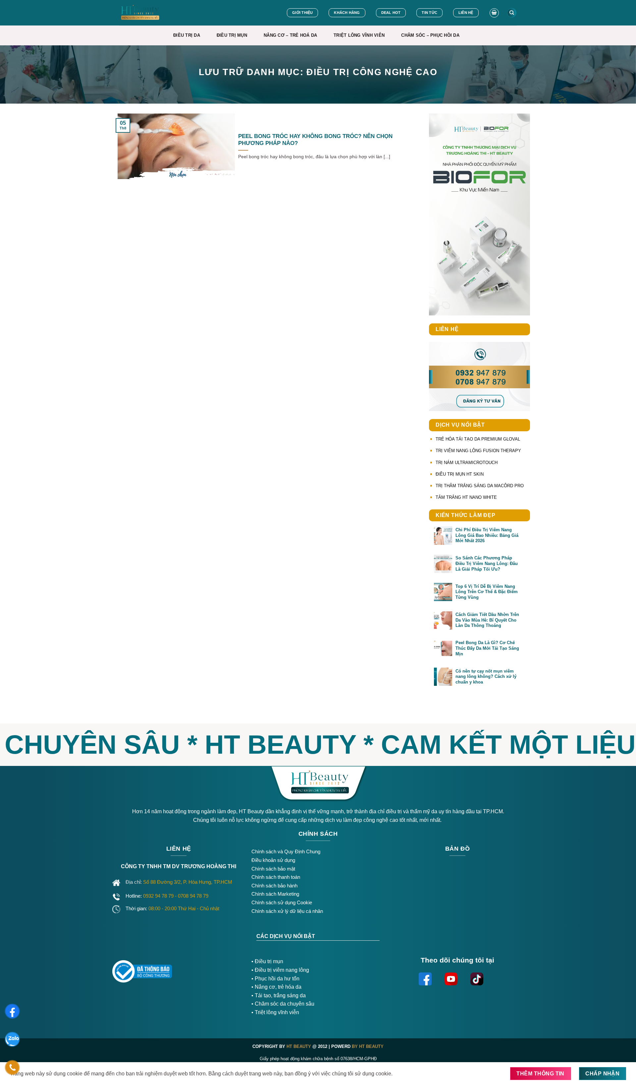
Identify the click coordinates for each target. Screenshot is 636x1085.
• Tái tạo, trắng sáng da (278, 995)
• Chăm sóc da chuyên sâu (282, 1004)
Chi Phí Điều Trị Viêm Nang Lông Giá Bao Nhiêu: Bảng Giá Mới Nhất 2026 (486, 535)
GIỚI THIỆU (302, 13)
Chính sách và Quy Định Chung (285, 851)
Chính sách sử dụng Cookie (281, 902)
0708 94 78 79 (194, 896)
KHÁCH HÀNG (347, 13)
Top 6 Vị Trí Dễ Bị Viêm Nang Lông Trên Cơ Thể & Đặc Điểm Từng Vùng (486, 592)
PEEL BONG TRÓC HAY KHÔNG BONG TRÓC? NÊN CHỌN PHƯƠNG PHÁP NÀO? (315, 140)
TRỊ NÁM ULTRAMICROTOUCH (467, 462)
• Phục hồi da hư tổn (275, 978)
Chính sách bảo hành (274, 885)
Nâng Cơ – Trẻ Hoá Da (290, 35)
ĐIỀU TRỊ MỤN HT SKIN (460, 474)
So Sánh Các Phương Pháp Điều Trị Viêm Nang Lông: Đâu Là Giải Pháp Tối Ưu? (486, 563)
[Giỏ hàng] (494, 13)
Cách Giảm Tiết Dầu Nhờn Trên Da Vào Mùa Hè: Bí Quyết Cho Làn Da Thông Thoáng (487, 620)
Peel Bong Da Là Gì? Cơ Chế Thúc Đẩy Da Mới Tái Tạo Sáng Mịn (487, 648)
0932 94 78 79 (159, 896)
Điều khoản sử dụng (273, 860)
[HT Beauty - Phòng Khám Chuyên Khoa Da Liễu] (154, 12)
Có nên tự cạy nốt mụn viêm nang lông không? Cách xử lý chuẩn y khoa (485, 676)
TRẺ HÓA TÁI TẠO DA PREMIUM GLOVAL (478, 439)
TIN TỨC (429, 13)
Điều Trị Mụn (232, 35)
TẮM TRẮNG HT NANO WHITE (466, 497)
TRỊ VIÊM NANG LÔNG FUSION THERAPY (478, 450)
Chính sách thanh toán (275, 877)
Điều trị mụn (269, 961)
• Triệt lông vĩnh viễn (275, 1012)
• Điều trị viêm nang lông (280, 970)
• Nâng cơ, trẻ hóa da (276, 987)
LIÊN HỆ (465, 13)
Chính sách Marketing (275, 894)
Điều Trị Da (186, 35)
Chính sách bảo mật (273, 869)
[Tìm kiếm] (511, 13)
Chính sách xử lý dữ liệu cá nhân (287, 911)
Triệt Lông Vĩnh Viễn (359, 35)
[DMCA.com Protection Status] (212, 969)
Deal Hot (391, 13)
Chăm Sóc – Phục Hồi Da (430, 35)
